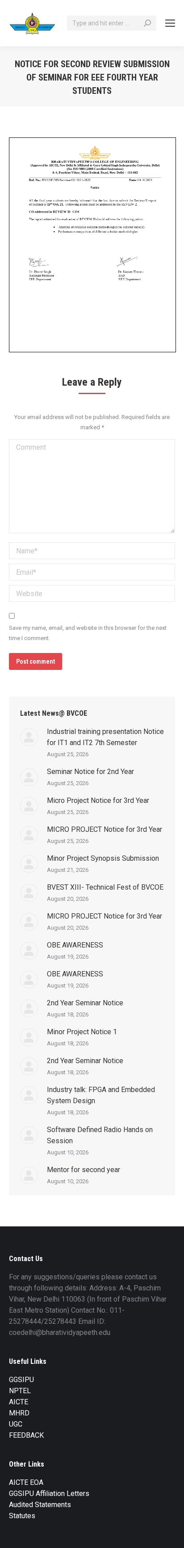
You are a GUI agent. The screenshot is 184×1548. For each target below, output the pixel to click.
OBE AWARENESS (75, 945)
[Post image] (29, 737)
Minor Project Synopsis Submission (103, 858)
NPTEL (20, 1391)
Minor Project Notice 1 (82, 1032)
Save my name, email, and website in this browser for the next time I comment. (88, 633)
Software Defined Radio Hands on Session (100, 1135)
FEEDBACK (26, 1435)
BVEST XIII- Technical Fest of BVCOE (105, 887)
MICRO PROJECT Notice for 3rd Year (104, 829)
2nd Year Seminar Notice (85, 1003)
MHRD (19, 1413)
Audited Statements (40, 1504)
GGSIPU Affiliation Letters (49, 1493)
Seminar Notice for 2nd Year (90, 771)
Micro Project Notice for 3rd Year (98, 800)
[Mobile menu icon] (170, 23)
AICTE (18, 1402)
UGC (15, 1424)
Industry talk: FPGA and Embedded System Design (101, 1095)
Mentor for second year (83, 1169)
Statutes (22, 1516)
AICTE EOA (26, 1482)
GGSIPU (21, 1379)
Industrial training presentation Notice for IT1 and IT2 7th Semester (105, 737)
